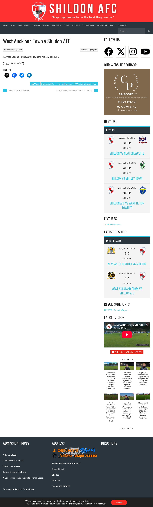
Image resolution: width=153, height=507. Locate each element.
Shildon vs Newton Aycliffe (127, 153)
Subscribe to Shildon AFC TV (128, 352)
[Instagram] (133, 51)
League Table (88, 25)
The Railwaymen (64, 83)
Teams (66, 25)
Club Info (56, 25)
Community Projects (106, 25)
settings (102, 503)
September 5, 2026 (127, 187)
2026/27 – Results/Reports (117, 310)
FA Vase (35, 83)
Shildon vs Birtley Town (126, 178)
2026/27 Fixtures (112, 224)
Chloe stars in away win (16, 90)
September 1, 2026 (127, 163)
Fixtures (76, 25)
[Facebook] (108, 51)
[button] (129, 359)
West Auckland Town (86, 83)
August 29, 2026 (127, 138)
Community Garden (40, 25)
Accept (119, 502)
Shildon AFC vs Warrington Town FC (127, 205)
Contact (122, 25)
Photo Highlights (89, 49)
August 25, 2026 (127, 248)
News (13, 25)
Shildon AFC (47, 83)
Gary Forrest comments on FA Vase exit (76, 90)
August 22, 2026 (127, 273)
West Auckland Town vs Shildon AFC (127, 290)
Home (5, 25)
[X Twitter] (121, 51)
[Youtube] (145, 51)
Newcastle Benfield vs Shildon (127, 264)
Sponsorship (23, 25)
